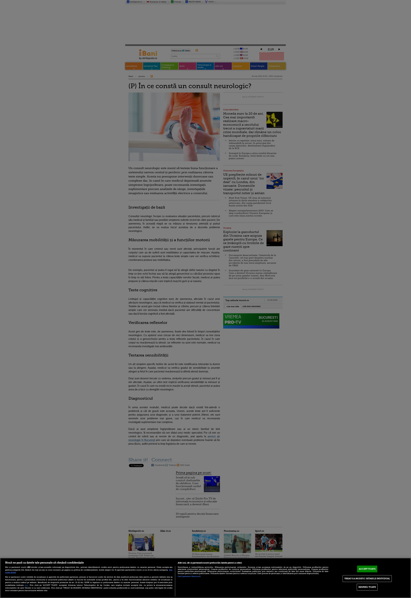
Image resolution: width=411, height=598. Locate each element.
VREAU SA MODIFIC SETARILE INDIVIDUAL (367, 578)
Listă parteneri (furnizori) (189, 576)
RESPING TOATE (367, 587)
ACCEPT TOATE (367, 569)
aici (26, 585)
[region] (205, 578)
